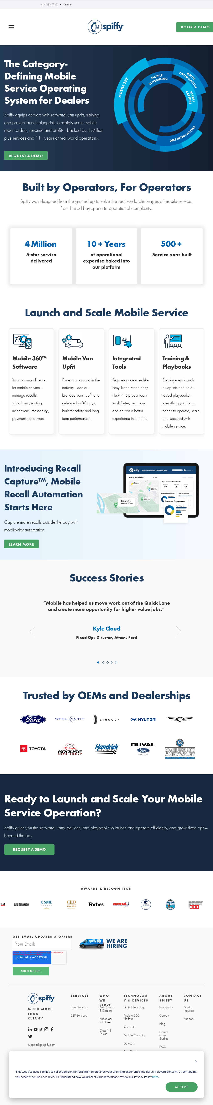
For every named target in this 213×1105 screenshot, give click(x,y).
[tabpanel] (106, 621)
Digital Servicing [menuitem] (134, 1007)
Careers (67, 4)
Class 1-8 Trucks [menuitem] (105, 1032)
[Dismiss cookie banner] (196, 1061)
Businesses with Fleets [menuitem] (105, 1020)
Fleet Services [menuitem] (79, 1007)
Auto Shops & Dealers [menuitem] (106, 1009)
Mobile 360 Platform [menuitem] (131, 1017)
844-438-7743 (49, 4)
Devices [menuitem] (129, 1043)
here (155, 1077)
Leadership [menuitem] (166, 1007)
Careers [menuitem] (164, 1015)
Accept (181, 1087)
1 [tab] (98, 662)
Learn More (21, 544)
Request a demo (26, 155)
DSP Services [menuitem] (79, 1015)
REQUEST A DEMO (29, 849)
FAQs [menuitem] (162, 1046)
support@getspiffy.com (41, 1044)
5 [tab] (116, 662)
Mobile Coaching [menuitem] (135, 1035)
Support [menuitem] (188, 1018)
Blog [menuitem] (162, 1024)
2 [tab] (103, 662)
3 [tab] (107, 662)
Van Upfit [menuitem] (129, 1027)
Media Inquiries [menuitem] (189, 1009)
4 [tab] (112, 662)
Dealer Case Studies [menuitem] (163, 1035)
